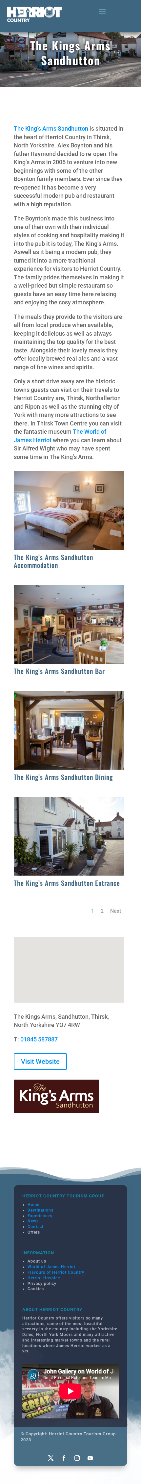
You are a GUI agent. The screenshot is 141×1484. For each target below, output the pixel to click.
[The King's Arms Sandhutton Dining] (69, 767)
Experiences (40, 1216)
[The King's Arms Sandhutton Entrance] (69, 873)
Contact (36, 1226)
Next (115, 911)
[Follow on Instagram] (77, 1458)
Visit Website (40, 1061)
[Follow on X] (51, 1458)
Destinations (40, 1210)
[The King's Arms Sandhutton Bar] (69, 661)
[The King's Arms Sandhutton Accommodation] (69, 547)
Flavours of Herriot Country (56, 1272)
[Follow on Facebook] (64, 1458)
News (33, 1221)
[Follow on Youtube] (90, 1458)
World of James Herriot (51, 1267)
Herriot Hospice (44, 1278)
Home (33, 1204)
